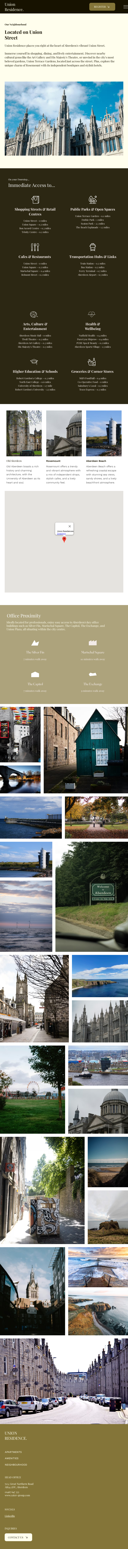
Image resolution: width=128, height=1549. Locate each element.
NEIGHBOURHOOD (16, 1464)
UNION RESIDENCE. (16, 1435)
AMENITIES (11, 1458)
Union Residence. (14, 7)
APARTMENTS (13, 1452)
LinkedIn (10, 1516)
